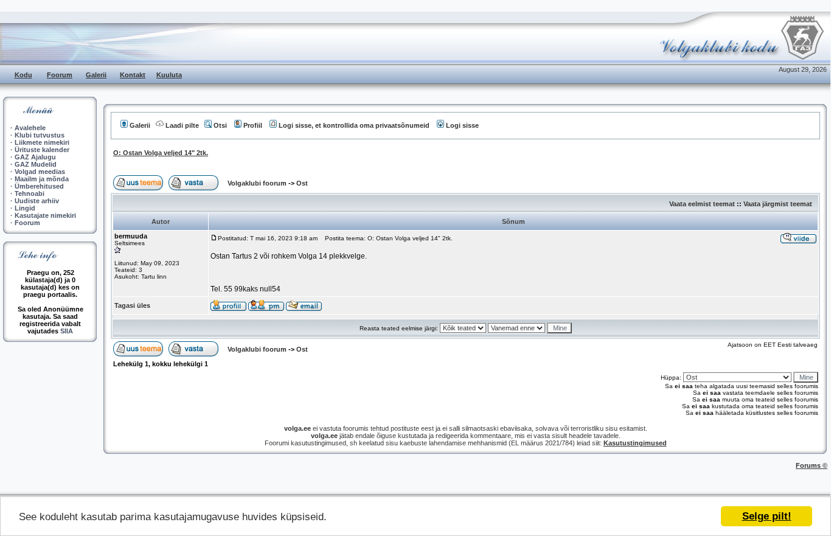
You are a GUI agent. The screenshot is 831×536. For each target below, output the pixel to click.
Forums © (811, 465)
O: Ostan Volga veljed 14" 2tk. (160, 152)
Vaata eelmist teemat (702, 203)
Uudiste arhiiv (37, 200)
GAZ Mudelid (36, 164)
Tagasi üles (132, 305)
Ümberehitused (39, 186)
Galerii (96, 74)
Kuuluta (169, 74)
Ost (302, 183)
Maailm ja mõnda (42, 179)
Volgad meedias (40, 171)
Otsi (220, 125)
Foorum (59, 74)
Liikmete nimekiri (42, 142)
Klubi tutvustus (39, 135)
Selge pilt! (766, 516)
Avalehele (30, 127)
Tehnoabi (29, 193)
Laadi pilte (182, 125)
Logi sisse (462, 125)
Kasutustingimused (635, 443)
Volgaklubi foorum (258, 183)
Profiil (252, 125)
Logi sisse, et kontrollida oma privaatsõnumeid (354, 125)
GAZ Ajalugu (35, 157)
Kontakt (132, 74)
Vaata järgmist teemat (777, 203)
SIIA (66, 331)
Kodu (23, 74)
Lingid (25, 208)
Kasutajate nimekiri (45, 215)
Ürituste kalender (42, 149)
